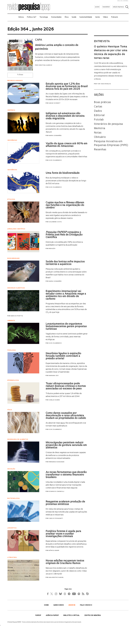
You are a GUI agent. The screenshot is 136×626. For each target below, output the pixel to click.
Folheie (20, 75)
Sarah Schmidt (54, 103)
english (119, 0)
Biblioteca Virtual (71, 615)
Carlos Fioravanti (56, 518)
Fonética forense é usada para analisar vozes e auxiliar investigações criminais (63, 534)
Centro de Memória (92, 615)
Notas (97, 133)
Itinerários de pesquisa (108, 124)
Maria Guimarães (55, 135)
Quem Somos (58, 605)
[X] (51, 593)
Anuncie (72, 605)
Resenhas (100, 149)
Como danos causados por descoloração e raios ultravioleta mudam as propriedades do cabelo (66, 415)
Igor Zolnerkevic (55, 160)
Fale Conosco (86, 605)
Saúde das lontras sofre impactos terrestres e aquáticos (65, 263)
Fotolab (99, 120)
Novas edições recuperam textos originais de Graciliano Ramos (65, 562)
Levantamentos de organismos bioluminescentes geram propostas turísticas (66, 326)
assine (97, 7)
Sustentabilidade (85, 17)
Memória (99, 128)
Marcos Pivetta (17, 316)
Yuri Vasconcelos (104, 83)
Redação (52, 248)
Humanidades (56, 17)
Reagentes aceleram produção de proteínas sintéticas (65, 503)
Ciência (21, 17)
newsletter (106, 7)
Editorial (99, 115)
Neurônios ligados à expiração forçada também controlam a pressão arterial (63, 356)
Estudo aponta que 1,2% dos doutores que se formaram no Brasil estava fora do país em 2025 (67, 86)
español (125, 0)
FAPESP (38, 615)
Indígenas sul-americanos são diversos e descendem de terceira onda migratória (65, 116)
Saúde (74, 17)
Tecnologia (44, 17)
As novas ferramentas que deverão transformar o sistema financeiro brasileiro (66, 475)
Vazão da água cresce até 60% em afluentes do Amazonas (66, 144)
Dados (98, 111)
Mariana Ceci (54, 375)
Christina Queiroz (45, 65)
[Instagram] (55, 593)
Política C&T (31, 17)
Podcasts (114, 17)
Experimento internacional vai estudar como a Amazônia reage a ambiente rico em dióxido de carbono (66, 295)
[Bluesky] (60, 593)
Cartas (98, 106)
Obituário (100, 137)
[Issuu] (86, 593)
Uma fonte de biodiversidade (62, 173)
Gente (97, 17)
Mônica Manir (54, 550)
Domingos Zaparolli (56, 491)
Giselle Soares (54, 400)
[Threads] (64, 593)
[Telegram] (69, 593)
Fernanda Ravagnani (56, 462)
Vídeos (105, 17)
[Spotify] (78, 593)
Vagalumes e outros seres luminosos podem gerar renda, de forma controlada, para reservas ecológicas (67, 337)
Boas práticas (102, 102)
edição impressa (118, 7)
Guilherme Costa (55, 222)
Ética (67, 17)
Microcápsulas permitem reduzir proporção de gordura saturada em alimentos (66, 445)
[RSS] (82, 593)
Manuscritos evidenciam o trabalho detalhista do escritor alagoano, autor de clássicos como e (66, 571)
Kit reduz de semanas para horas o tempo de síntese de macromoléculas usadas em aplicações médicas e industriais (66, 512)
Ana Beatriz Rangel (56, 577)
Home (46, 605)
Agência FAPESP (52, 615)
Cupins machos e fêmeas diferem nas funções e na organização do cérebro (65, 205)
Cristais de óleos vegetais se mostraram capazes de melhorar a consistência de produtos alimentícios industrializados (66, 455)
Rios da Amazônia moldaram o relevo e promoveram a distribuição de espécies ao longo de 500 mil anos (66, 181)
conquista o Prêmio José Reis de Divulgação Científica (64, 235)
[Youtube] (73, 593)
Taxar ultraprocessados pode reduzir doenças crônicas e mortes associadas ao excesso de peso (66, 386)
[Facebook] (48, 593)
